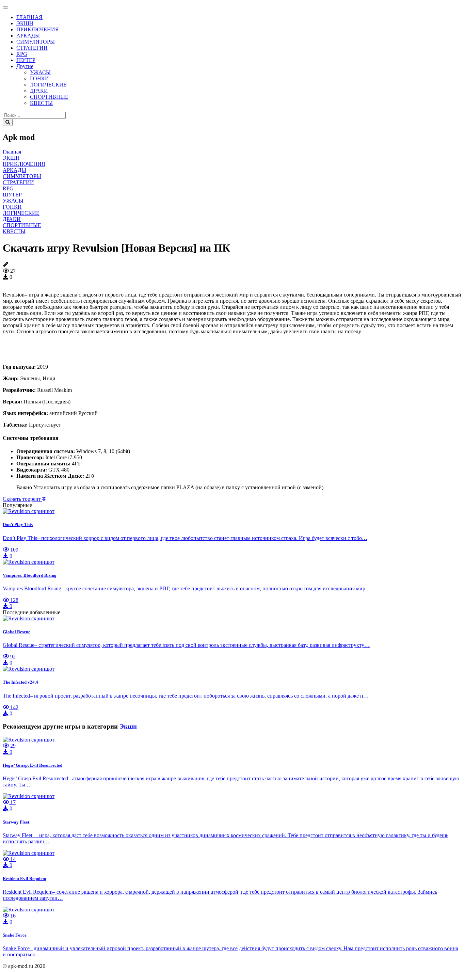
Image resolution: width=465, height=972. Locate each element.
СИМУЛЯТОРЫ (35, 42)
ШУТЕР (25, 60)
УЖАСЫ (40, 72)
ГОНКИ (39, 78)
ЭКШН (24, 23)
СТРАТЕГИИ (32, 48)
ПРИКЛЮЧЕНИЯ (37, 29)
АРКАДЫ (28, 35)
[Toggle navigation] (5, 7)
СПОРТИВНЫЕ (49, 97)
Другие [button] (24, 66)
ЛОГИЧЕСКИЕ (48, 84)
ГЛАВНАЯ (29, 17)
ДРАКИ (39, 91)
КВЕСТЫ (41, 103)
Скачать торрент (22, 499)
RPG (21, 54)
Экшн (128, 726)
